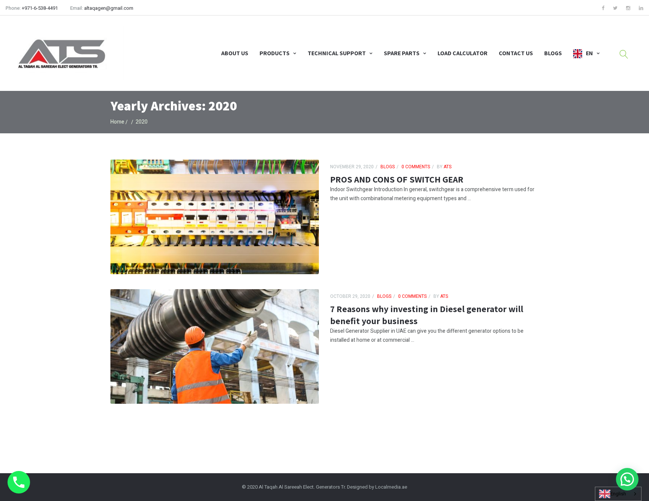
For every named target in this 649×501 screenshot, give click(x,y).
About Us (234, 53)
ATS (446, 166)
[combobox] (618, 494)
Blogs (553, 53)
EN (589, 53)
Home (117, 122)
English (618, 493)
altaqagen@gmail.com (108, 8)
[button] (627, 479)
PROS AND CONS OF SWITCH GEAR (396, 179)
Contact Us (516, 53)
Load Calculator (463, 53)
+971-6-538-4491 (40, 8)
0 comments (415, 166)
